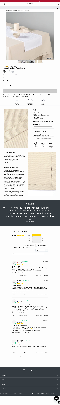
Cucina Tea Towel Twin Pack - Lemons (20, 332)
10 (39, 356)
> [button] (42, 356)
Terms (15, 393)
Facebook (21, 275)
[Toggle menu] (2, 4)
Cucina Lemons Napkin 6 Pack (18, 312)
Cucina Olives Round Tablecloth (19, 292)
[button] (45, 275)
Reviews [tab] (15, 247)
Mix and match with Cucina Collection (43, 125)
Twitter (25, 275)
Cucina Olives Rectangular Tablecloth (20, 272)
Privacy (20, 393)
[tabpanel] (20, 62)
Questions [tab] (25, 247)
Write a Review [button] (42, 245)
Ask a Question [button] (30, 245)
